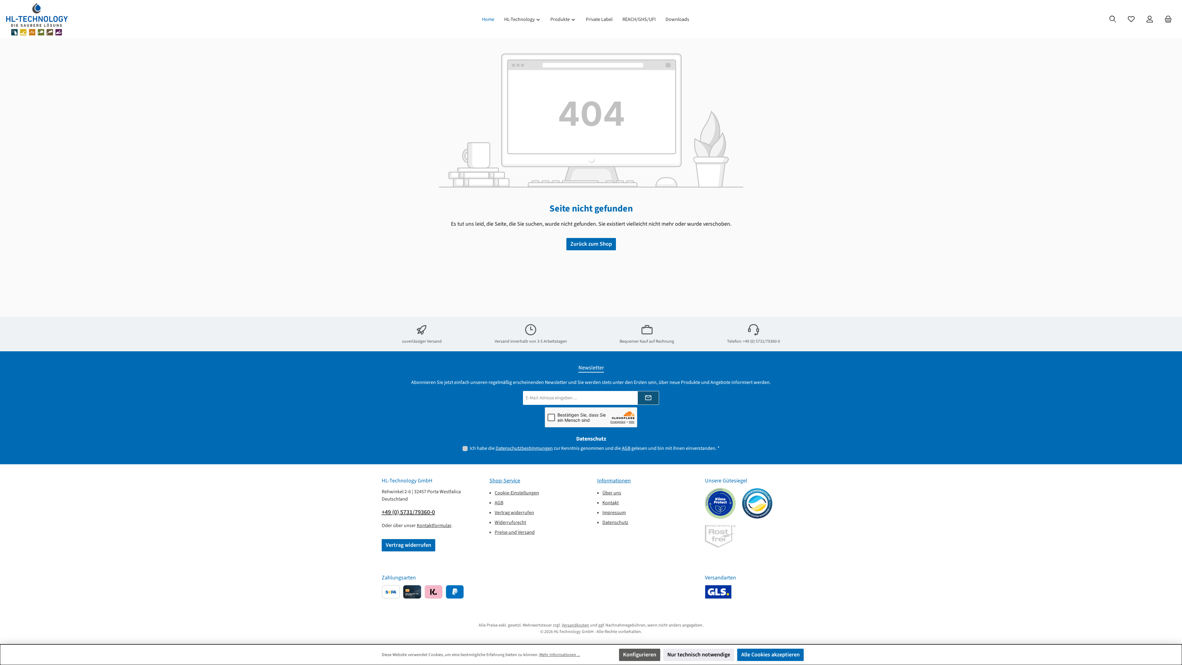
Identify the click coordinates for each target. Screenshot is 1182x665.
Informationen (614, 481)
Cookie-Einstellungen (517, 493)
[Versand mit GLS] (718, 592)
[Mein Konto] (1149, 19)
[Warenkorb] (1168, 19)
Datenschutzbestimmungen (524, 448)
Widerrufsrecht (510, 522)
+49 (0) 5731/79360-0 (408, 512)
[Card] (412, 592)
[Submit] (648, 398)
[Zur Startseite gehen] (37, 19)
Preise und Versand (515, 532)
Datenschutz (615, 522)
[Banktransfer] (391, 592)
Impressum (614, 512)
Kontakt (610, 502)
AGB (626, 448)
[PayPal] (455, 592)
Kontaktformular (434, 525)
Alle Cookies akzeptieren (770, 655)
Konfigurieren (639, 655)
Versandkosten (575, 625)
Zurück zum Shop (591, 244)
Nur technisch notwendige (698, 655)
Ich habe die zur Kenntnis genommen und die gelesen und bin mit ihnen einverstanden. (595, 448)
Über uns (611, 493)
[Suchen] (1112, 19)
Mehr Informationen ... (559, 655)
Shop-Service (504, 481)
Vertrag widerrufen (408, 545)
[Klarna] (433, 592)
